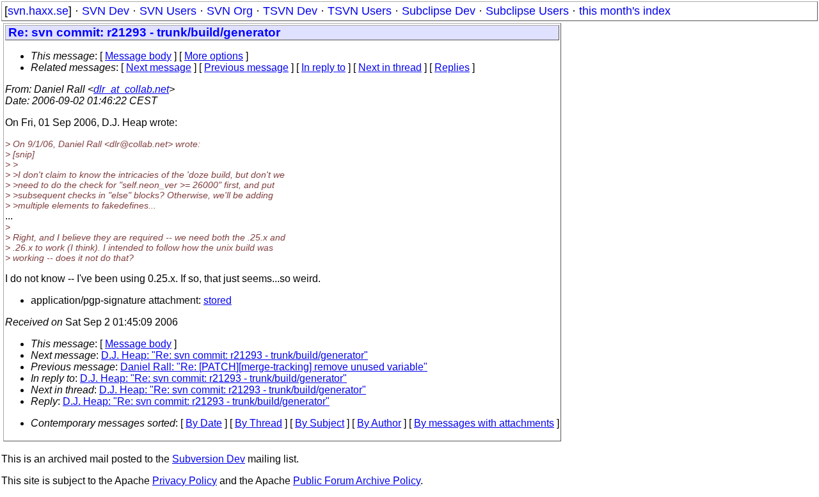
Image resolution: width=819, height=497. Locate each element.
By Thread (258, 423)
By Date (204, 423)
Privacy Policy (184, 480)
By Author (379, 423)
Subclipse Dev (438, 10)
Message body (138, 56)
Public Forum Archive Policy (356, 480)
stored (217, 300)
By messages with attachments (484, 423)
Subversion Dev (208, 459)
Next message (158, 67)
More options (213, 56)
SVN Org (230, 10)
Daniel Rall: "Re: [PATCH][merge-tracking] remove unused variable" (273, 366)
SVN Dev (105, 10)
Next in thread (390, 67)
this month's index (625, 10)
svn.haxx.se (38, 10)
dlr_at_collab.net (131, 89)
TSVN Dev (290, 10)
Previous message (246, 67)
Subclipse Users (527, 10)
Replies (452, 67)
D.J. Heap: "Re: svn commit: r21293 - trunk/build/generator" (234, 355)
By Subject (319, 423)
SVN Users (167, 10)
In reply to (323, 67)
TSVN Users (360, 10)
